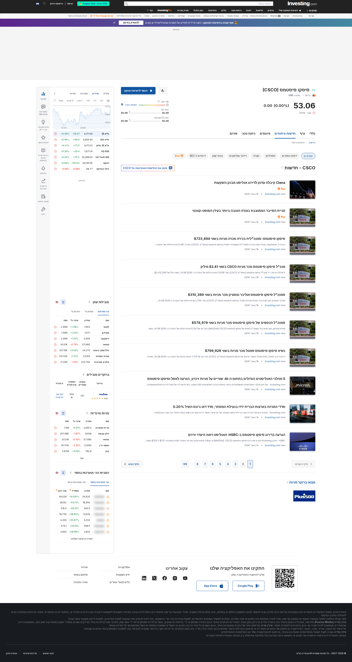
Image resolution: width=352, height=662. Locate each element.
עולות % (89, 311)
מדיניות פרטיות (30, 653)
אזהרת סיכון (11, 653)
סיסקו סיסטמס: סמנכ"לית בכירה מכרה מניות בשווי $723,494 (239, 239)
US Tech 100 (102, 157)
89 (185, 464)
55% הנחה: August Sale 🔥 (93, 3)
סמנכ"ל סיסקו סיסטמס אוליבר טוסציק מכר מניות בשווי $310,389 (236, 295)
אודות (84, 567)
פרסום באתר (81, 574)
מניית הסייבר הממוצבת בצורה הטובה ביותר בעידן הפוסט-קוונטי (238, 211)
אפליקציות (124, 567)
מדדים (95, 93)
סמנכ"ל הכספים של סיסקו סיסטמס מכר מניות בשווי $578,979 (238, 323)
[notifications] (44, 3)
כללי (312, 133)
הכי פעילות (103, 311)
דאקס (106, 163)
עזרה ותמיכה (81, 582)
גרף (302, 133)
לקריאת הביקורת (59, 396)
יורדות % (75, 311)
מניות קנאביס (194, 16)
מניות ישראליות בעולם (213, 16)
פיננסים (265, 133)
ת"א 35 (105, 133)
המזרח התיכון (158, 16)
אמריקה (181, 16)
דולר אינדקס (103, 169)
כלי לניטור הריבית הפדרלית (128, 16)
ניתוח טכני (248, 133)
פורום (233, 133)
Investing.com (272, 194)
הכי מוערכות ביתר (76, 482)
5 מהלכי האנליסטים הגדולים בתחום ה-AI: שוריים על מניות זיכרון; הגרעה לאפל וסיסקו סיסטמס (216, 379)
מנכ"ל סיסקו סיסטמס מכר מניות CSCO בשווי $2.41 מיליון (243, 267)
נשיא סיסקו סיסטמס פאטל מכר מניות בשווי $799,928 (245, 351)
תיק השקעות (123, 574)
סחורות (84, 93)
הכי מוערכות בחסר (99, 482)
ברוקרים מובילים (98, 374)
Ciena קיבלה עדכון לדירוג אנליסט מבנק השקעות (249, 183)
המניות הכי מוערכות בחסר (91, 473)
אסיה (146, 16)
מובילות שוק (101, 302)
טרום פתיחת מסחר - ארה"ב (254, 16)
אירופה (171, 16)
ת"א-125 (104, 139)
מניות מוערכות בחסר (77, 16)
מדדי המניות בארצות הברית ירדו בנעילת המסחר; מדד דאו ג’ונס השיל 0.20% (229, 407)
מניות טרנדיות (100, 413)
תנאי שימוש (48, 653)
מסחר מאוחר (233, 16)
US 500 (105, 151)
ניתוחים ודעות (298, 142)
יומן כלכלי (198, 10)
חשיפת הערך (131, 104)
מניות (311, 16)
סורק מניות (182, 10)
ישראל (286, 16)
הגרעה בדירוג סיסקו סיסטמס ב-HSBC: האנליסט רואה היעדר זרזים (236, 435)
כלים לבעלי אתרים (120, 582)
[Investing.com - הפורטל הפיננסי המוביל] (302, 3)
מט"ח (106, 93)
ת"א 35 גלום (102, 145)
